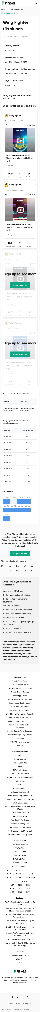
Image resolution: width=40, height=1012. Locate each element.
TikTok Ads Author (20, 859)
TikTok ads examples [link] (16, 9)
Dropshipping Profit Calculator (20, 710)
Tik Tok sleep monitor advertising (17, 613)
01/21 (12, 888)
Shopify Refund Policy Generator (20, 721)
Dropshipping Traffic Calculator (20, 699)
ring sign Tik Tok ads (11, 605)
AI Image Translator (20, 788)
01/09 (12, 892)
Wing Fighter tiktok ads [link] (9, 13)
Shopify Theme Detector (20, 692)
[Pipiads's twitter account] (17, 997)
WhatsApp (20, 959)
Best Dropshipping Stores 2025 (20, 795)
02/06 (20, 885)
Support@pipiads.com (20, 955)
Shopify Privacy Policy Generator (20, 717)
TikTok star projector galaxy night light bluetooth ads (19, 623)
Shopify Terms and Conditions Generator (20, 726)
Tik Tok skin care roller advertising (17, 609)
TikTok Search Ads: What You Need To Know (20, 903)
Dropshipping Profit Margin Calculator (20, 714)
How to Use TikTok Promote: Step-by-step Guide (20, 921)
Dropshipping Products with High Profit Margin (20, 807)
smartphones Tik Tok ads (13, 617)
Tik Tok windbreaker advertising (16, 594)
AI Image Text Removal (20, 792)
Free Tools (20, 738)
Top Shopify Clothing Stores (20, 827)
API (20, 962)
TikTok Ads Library (20, 770)
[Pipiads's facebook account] (12, 997)
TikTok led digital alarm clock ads (17, 632)
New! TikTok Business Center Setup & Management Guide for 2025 (20, 909)
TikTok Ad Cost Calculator (20, 706)
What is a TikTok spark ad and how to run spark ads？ (20, 934)
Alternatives (20, 781)
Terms (18, 1003)
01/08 (20, 892)
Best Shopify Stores (20, 816)
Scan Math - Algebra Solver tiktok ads (27, 570)
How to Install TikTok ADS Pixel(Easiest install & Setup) (20, 944)
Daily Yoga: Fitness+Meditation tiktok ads (20, 566)
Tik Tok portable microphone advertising (15, 600)
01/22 (28, 885)
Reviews (20, 784)
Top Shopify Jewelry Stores (20, 823)
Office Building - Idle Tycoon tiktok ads (35, 566)
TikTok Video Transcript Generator (20, 777)
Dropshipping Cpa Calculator (20, 703)
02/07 (12, 885)
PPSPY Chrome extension (20, 742)
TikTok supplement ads (13, 628)
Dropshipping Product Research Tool (20, 799)
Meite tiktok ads (5, 566)
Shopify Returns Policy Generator (20, 731)
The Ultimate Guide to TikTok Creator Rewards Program (20, 915)
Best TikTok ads (20, 855)
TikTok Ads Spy (20, 759)
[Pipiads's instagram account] (27, 997)
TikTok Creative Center (20, 773)
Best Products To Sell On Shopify (20, 831)
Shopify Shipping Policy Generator (20, 734)
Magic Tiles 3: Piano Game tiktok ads (12, 570)
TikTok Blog (20, 848)
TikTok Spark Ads (20, 763)
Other (32, 877)
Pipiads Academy (20, 862)
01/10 (28, 888)
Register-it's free (20, 285)
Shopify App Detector (20, 695)
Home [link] (3, 9)
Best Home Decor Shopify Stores (20, 834)
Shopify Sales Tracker (20, 681)
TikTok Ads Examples (20, 844)
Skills (20, 766)
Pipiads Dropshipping (20, 803)
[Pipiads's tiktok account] (22, 997)
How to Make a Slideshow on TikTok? (20, 939)
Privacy (11, 1003)
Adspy (20, 755)
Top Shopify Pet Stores (20, 820)
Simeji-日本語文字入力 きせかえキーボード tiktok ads (35, 570)
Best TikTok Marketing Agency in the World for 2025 (20, 928)
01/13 (20, 888)
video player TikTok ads (13, 590)
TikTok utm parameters (20, 685)
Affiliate (20, 745)
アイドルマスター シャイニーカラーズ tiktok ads (5, 570)
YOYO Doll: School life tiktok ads (27, 566)
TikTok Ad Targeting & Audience (20, 688)
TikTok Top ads (20, 851)
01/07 (28, 892)
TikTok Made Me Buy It (20, 812)
